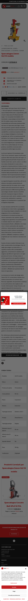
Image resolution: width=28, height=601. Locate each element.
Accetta (14, 587)
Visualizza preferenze (14, 595)
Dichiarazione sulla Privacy (15, 599)
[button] (26, 569)
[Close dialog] (26, 292)
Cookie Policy (6, 599)
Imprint (23, 599)
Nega (14, 591)
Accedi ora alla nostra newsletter (18, 303)
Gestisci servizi (14, 583)
